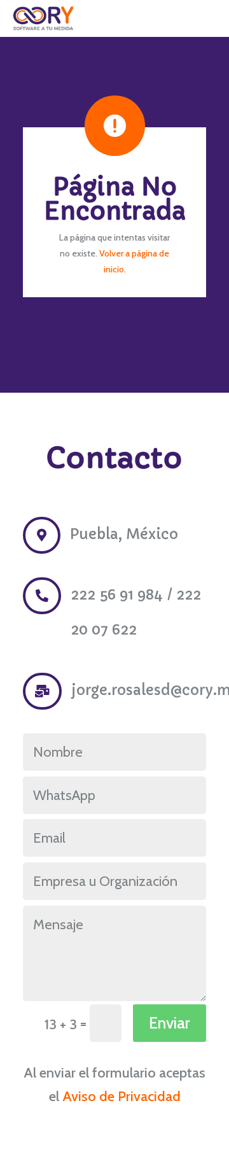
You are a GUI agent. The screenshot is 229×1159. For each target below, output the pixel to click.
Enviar (169, 1022)
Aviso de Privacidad (121, 1096)
